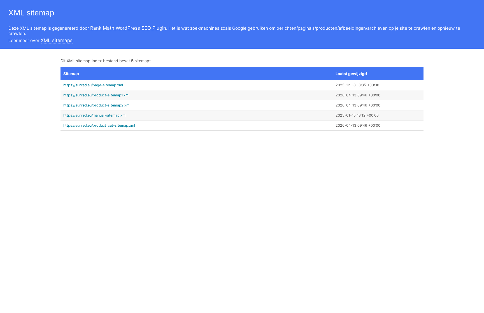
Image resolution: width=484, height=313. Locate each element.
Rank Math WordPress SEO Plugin (128, 28)
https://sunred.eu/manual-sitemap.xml (94, 115)
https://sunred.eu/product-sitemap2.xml (96, 105)
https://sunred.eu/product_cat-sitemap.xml (99, 125)
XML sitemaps (57, 40)
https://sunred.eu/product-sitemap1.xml (96, 95)
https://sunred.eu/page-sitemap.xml (93, 85)
